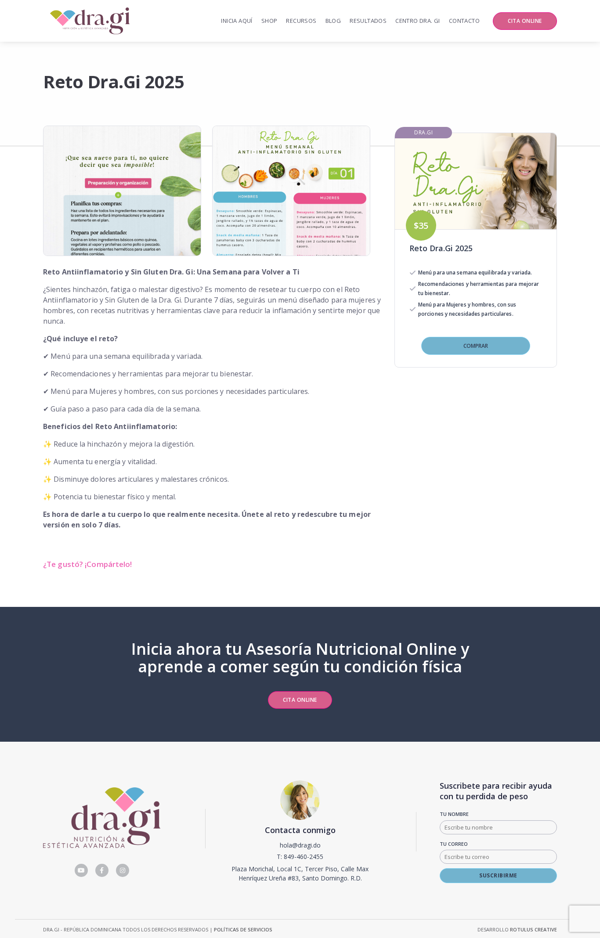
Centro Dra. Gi (417, 21)
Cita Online (525, 21)
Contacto (464, 21)
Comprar (475, 346)
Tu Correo (454, 844)
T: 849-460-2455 (300, 856)
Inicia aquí (236, 21)
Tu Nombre (454, 814)
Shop (269, 21)
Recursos (301, 21)
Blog (333, 21)
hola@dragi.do (300, 845)
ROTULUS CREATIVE (533, 929)
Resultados (368, 21)
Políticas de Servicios (243, 929)
